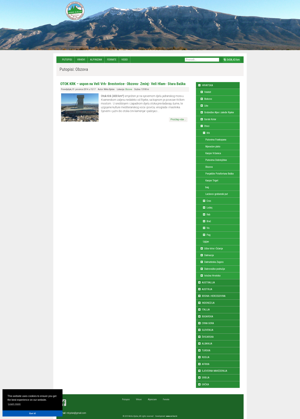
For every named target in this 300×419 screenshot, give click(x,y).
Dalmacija (209, 255)
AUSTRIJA (207, 289)
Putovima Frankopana (215, 139)
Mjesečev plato (212, 146)
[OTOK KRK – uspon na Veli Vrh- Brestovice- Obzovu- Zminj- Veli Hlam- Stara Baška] (80, 120)
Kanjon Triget (211, 180)
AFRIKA (205, 364)
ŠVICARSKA (208, 336)
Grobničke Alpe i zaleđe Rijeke (219, 112)
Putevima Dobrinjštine (216, 160)
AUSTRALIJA (208, 282)
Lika (206, 105)
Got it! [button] (32, 413)
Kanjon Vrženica (213, 153)
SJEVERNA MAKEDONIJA (214, 370)
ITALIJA (206, 309)
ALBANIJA (207, 343)
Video (124, 59)
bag (207, 187)
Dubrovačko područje (214, 268)
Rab (208, 214)
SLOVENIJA (207, 329)
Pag (208, 234)
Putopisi (67, 59)
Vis (208, 227)
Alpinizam (96, 59)
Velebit (207, 92)
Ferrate (111, 59)
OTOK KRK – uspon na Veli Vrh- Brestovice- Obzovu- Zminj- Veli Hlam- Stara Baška (122, 84)
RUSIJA (205, 357)
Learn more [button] (14, 404)
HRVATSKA (207, 85)
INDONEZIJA (208, 302)
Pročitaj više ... (178, 119)
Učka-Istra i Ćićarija (213, 248)
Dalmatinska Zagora (213, 261)
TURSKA (206, 350)
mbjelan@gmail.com (76, 412)
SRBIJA (205, 377)
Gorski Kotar (210, 119)
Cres (209, 200)
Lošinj (209, 207)
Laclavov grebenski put (216, 194)
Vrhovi (81, 59)
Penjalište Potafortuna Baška (219, 173)
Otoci (206, 126)
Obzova (128, 89)
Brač (209, 221)
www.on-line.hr (171, 416)
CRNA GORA (208, 323)
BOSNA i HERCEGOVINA (213, 295)
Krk (208, 132)
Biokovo (208, 98)
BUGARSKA (207, 316)
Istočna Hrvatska (212, 275)
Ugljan (206, 241)
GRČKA (205, 384)
